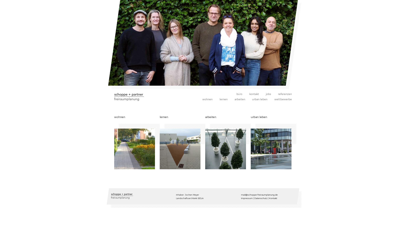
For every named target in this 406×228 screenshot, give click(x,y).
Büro (239, 93)
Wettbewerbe (283, 99)
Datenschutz (260, 198)
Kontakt (254, 93)
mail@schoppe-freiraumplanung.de (259, 194)
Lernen (223, 99)
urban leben (259, 99)
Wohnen (207, 99)
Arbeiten (240, 99)
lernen (164, 116)
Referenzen (285, 93)
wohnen (119, 116)
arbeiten (210, 116)
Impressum (247, 198)
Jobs (268, 93)
